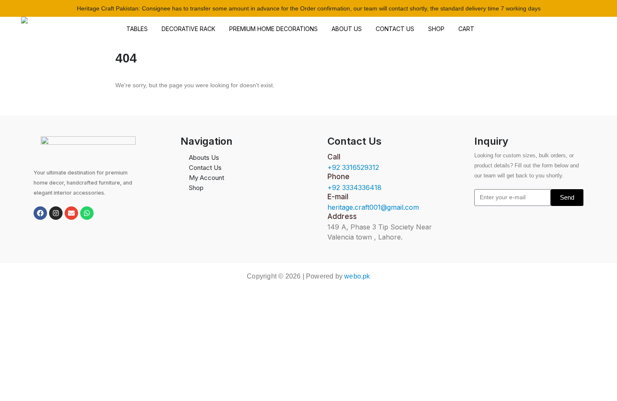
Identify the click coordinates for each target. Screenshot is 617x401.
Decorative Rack (188, 28)
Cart (466, 28)
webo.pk (357, 276)
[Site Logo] (64, 29)
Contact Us (395, 28)
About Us (347, 28)
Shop (436, 28)
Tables (137, 28)
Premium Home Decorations (273, 28)
